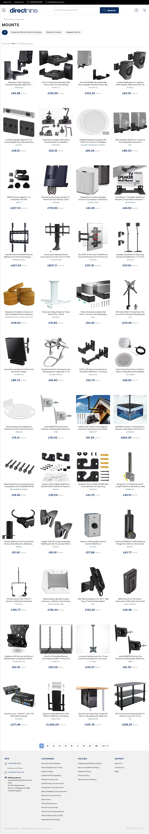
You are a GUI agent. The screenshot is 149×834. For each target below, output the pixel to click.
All (5, 32)
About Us (118, 763)
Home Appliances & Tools (51, 768)
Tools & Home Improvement (52, 812)
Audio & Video (47, 772)
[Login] (136, 10)
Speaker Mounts (73, 32)
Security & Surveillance (51, 763)
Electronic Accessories (14, 19)
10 (96, 746)
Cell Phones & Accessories (52, 784)
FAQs (117, 772)
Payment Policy (84, 772)
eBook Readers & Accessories (54, 792)
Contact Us (119, 768)
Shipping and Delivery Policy (90, 763)
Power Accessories (49, 808)
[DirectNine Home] (24, 10)
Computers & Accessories (52, 787)
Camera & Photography (51, 775)
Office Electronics (49, 804)
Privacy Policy (84, 775)
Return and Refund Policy (88, 768)
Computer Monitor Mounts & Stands (26, 32)
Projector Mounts (53, 32)
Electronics (46, 800)
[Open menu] (4, 10)
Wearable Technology (50, 820)
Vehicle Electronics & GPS (52, 816)
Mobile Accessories (49, 780)
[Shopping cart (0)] (144, 10)
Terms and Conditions (87, 780)
